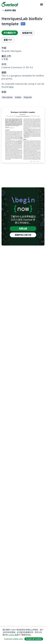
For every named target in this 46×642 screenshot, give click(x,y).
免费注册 (23, 228)
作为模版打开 (10, 32)
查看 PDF (8, 39)
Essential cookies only (13, 639)
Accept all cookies (34, 639)
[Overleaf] (10, 4)
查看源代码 (27, 33)
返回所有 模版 (9, 10)
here (11, 86)
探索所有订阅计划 (23, 234)
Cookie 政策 (13, 635)
